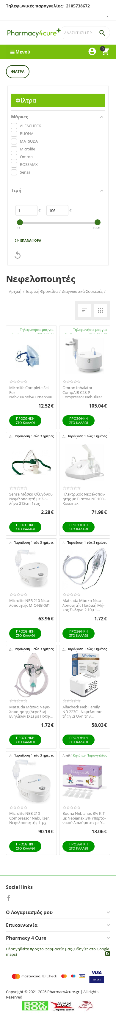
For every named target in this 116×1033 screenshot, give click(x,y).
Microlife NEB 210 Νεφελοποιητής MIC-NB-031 (30, 603)
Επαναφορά (30, 240)
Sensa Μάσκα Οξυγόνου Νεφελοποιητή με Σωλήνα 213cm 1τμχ (31, 499)
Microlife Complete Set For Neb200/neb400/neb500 (30, 393)
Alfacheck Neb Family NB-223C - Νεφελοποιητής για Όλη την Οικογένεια (83, 712)
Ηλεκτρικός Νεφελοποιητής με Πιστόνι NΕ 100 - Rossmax (84, 499)
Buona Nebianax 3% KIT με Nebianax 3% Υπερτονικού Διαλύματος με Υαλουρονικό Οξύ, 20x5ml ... (84, 818)
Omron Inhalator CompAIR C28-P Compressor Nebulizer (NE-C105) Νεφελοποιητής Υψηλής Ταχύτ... (83, 393)
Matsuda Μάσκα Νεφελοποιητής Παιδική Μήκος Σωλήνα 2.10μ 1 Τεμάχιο (83, 605)
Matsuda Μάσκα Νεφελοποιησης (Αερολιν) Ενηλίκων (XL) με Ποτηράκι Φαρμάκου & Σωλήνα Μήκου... (29, 712)
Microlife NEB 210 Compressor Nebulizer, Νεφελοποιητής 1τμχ (29, 818)
